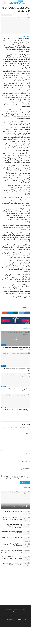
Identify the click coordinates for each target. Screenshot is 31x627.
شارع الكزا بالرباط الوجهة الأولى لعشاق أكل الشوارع (16, 410)
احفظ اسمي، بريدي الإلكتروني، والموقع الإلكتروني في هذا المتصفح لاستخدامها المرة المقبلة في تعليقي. (17, 477)
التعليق (27, 433)
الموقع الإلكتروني (25, 469)
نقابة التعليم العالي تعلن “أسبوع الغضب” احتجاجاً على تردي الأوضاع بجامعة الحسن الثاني (13, 526)
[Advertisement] (15, 586)
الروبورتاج (3, 345)
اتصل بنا (24, 609)
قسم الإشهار (9, 609)
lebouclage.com (18, 619)
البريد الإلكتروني (25, 461)
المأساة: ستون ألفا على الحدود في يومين (12, 537)
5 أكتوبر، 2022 (27, 15)
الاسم (28, 454)
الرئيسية (24, 307)
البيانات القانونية (17, 609)
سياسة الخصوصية (15, 611)
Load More (15, 416)
